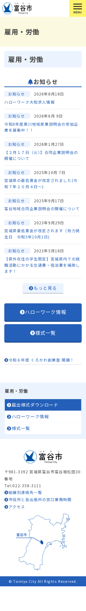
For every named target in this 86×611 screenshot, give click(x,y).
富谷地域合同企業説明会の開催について (42, 208)
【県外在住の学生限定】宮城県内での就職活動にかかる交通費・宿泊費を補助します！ (42, 265)
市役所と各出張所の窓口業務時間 (40, 499)
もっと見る (45, 288)
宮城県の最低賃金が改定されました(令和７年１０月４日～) (41, 183)
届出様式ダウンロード (35, 405)
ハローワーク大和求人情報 (29, 102)
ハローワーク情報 (45, 311)
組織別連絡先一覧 (25, 492)
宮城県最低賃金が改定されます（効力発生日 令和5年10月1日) (42, 234)
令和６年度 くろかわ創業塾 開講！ (41, 360)
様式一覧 (45, 332)
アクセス (17, 506)
